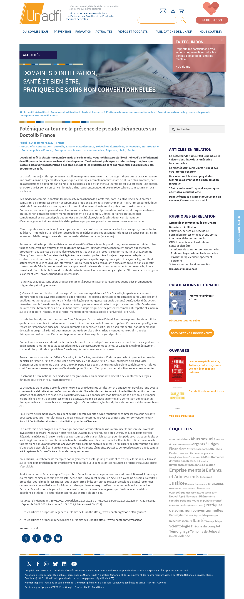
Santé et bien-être (92, 112)
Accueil (28, 112)
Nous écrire (163, 11)
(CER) (111, 578)
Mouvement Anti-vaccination (201, 492)
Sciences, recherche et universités (189, 264)
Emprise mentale (187, 470)
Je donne (184, 66)
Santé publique (213, 521)
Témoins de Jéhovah (205, 531)
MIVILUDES (133, 146)
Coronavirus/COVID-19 (199, 457)
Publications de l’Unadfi (174, 31)
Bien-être (184, 453)
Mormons (173, 488)
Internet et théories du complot (187, 238)
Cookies (161, 582)
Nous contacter (239, 229)
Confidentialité (82, 587)
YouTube (74, 564)
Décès (189, 461)
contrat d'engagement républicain (90, 578)
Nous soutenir (211, 31)
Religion (214, 515)
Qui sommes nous (36, 31)
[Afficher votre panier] (182, 10)
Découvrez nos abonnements (191, 333)
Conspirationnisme (178, 457)
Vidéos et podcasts (133, 31)
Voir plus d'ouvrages (181, 415)
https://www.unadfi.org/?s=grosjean (120, 520)
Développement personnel (185, 465)
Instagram (46, 564)
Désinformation (201, 461)
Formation (83, 31)
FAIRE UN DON (212, 20)
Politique (185, 500)
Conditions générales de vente (129, 582)
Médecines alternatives (110, 146)
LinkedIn (64, 564)
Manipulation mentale (196, 484)
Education (208, 465)
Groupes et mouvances (183, 269)
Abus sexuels (44, 146)
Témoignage (179, 531)
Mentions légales (34, 582)
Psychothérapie (202, 515)
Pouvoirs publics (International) (187, 505)
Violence (184, 536)
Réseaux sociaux (180, 521)
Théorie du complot (205, 526)
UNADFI (173, 536)
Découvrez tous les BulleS (184, 320)
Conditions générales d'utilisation (93, 582)
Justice (177, 483)
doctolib (59, 146)
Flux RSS (151, 582)
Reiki (122, 150)
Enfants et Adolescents (80, 146)
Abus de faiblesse (179, 439)
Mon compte (173, 10)
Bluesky (55, 564)
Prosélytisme (178, 515)
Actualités (104, 31)
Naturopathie (150, 146)
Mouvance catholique (187, 488)
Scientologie (179, 526)
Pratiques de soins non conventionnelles (130, 112)
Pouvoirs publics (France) (37, 150)
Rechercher (182, 20)
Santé (131, 150)
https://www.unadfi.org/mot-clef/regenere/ (119, 512)
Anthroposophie (185, 444)
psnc (191, 515)
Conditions (98, 587)
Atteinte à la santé (198, 449)
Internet (206, 477)
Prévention (62, 31)
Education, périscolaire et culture (189, 231)
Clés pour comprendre (201, 453)
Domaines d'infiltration (65, 112)
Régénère (111, 150)
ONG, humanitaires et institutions (189, 242)
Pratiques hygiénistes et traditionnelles (194, 253)
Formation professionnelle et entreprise (193, 234)
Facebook (38, 564)
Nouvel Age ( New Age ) (184, 496)
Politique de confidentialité (58, 582)
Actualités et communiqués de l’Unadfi (192, 222)
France (60, 142)
